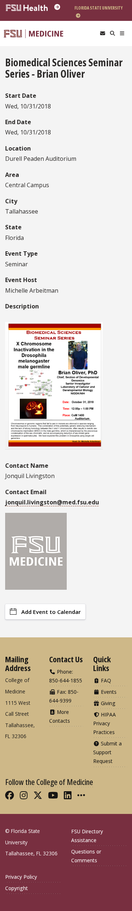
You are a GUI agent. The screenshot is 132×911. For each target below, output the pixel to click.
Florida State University (98, 8)
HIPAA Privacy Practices (104, 723)
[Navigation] (122, 33)
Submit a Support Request (107, 752)
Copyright (16, 888)
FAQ (105, 680)
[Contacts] (102, 33)
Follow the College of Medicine (49, 781)
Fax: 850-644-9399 (63, 696)
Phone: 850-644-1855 (65, 676)
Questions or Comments (86, 856)
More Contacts (59, 716)
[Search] (112, 33)
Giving (107, 703)
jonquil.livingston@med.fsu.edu (52, 502)
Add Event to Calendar (51, 611)
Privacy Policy (21, 876)
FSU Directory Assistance (87, 836)
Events (108, 691)
